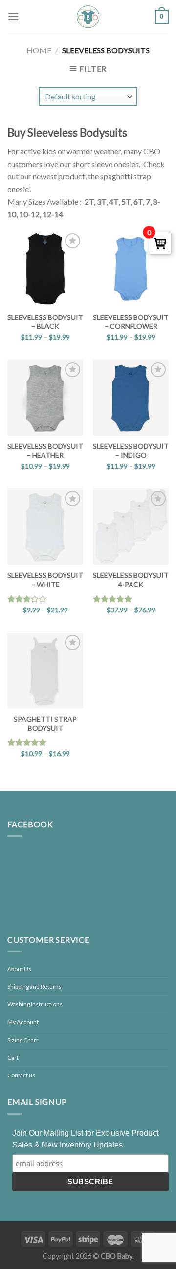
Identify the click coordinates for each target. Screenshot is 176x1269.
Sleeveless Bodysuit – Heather (45, 450)
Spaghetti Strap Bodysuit (45, 723)
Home (38, 50)
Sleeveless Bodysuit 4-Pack (131, 579)
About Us (19, 969)
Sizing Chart (22, 1040)
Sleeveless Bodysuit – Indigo (131, 450)
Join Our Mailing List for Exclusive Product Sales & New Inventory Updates (85, 1139)
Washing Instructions (35, 1004)
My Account (23, 1021)
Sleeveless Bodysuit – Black (45, 321)
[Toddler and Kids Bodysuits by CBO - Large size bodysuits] (88, 16)
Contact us (21, 1075)
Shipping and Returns (34, 986)
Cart (13, 1057)
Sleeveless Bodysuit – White (45, 579)
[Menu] (13, 16)
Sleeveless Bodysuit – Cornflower (131, 321)
